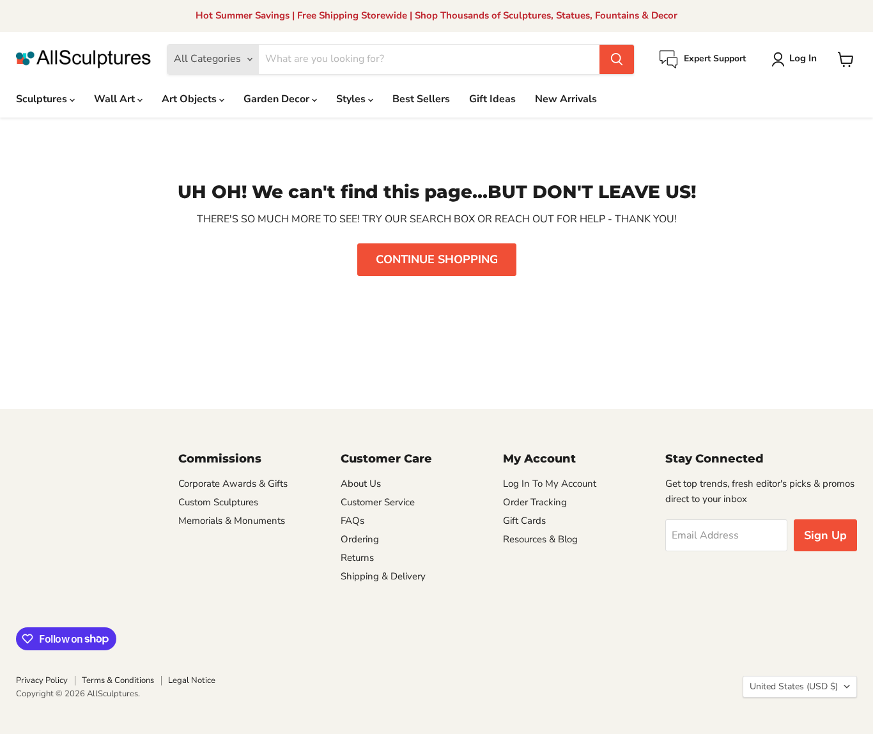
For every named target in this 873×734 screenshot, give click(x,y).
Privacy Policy (42, 680)
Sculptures (43, 99)
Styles (352, 99)
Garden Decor (277, 99)
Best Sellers (421, 99)
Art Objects (190, 99)
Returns (357, 557)
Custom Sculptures (218, 502)
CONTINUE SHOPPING (437, 259)
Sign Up (825, 535)
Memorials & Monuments (231, 520)
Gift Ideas (492, 99)
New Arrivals (566, 99)
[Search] (616, 59)
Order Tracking (535, 502)
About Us (361, 483)
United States (794, 686)
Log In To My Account (549, 483)
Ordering (360, 539)
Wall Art (115, 99)
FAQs (352, 520)
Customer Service (378, 502)
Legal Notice (191, 680)
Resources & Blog (540, 539)
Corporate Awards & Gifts (233, 483)
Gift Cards (524, 520)
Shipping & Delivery (383, 576)
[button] (796, 59)
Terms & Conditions (118, 680)
